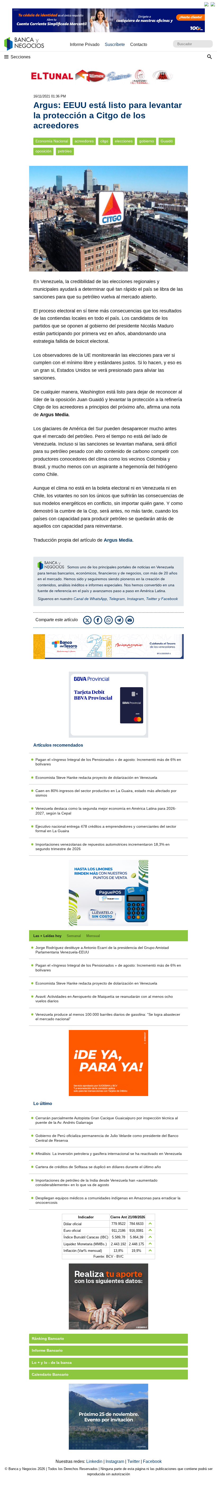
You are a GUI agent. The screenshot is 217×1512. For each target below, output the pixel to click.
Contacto (138, 44)
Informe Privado (85, 44)
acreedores (84, 141)
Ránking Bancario (48, 1338)
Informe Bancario (47, 1350)
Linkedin (94, 1461)
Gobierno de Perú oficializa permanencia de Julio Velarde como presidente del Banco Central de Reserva (106, 1138)
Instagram (135, 599)
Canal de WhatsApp (90, 599)
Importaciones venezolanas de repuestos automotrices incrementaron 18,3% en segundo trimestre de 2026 (102, 846)
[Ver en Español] (213, 4)
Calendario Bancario (50, 1374)
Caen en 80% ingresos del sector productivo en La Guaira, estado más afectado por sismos (106, 793)
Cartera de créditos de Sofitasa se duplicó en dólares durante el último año (98, 1167)
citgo (104, 141)
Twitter (151, 599)
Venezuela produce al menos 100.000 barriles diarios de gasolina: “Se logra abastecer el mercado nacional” (107, 1016)
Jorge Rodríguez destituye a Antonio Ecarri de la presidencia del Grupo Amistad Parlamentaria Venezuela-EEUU (102, 949)
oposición (43, 151)
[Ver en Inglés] (206, 4)
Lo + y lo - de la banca (52, 1362)
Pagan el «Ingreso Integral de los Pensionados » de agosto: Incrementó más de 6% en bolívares (108, 761)
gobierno (146, 141)
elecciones (124, 141)
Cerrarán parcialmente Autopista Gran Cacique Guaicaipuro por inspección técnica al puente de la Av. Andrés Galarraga (106, 1120)
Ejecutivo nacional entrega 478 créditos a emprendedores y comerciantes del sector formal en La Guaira (105, 828)
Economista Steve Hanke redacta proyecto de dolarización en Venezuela (96, 777)
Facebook (169, 599)
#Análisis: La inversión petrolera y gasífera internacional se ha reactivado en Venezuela (108, 1153)
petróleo (65, 151)
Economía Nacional (51, 141)
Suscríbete (115, 44)
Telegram (117, 599)
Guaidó (167, 141)
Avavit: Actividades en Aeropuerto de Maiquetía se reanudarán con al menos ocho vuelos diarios (104, 998)
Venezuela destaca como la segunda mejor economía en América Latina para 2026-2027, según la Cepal (105, 810)
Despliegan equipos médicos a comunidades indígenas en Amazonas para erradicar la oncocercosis (107, 1200)
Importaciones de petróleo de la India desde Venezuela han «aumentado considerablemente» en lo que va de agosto (96, 1182)
